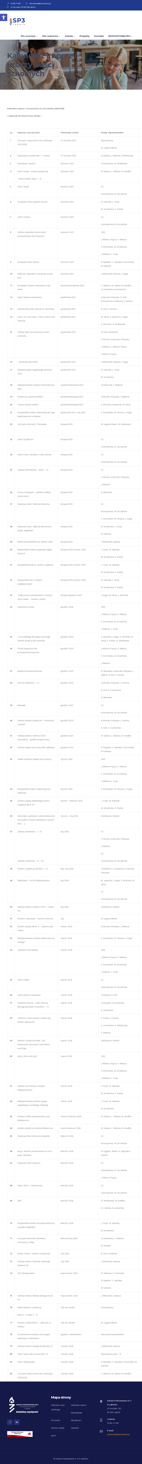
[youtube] (17, 1422)
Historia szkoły (57, 1428)
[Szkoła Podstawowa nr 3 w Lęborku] (17, 21)
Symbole (75, 1428)
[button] (3, 17)
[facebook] (10, 1422)
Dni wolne (55, 1420)
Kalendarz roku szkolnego (57, 1407)
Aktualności (76, 1420)
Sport (53, 1435)
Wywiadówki (76, 1412)
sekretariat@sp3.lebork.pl (118, 1434)
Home (91, 64)
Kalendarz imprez (79, 1405)
